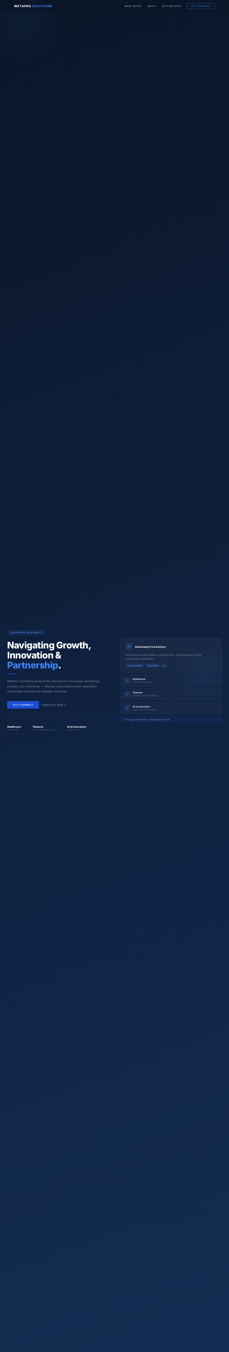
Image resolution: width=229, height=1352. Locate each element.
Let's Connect (23, 705)
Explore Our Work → (54, 704)
